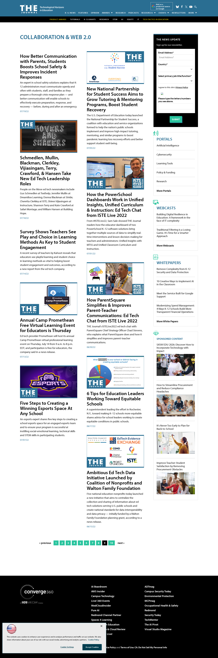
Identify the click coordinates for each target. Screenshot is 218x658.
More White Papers (167, 321)
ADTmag (149, 586)
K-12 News (70, 13)
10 (111, 543)
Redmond (150, 610)
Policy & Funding (166, 172)
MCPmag (150, 600)
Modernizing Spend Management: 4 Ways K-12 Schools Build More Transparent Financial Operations (176, 309)
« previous (45, 543)
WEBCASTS (166, 207)
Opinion (95, 13)
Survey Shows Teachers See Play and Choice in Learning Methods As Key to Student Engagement (48, 239)
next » (121, 543)
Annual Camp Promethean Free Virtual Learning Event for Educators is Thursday (47, 325)
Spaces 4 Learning (101, 619)
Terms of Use (127, 647)
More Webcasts (165, 245)
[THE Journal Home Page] (42, 9)
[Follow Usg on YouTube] (190, 6)
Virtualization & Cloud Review (108, 629)
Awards (106, 13)
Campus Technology (102, 596)
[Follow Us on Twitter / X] (186, 7)
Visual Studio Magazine (158, 629)
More (191, 13)
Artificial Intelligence (168, 145)
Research (121, 13)
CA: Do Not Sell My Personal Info (151, 647)
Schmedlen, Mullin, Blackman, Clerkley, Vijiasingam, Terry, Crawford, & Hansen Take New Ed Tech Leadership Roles (45, 171)
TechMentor (151, 619)
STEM (115, 19)
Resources (147, 13)
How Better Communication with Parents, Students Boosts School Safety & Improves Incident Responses (48, 66)
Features (83, 13)
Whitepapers (169, 262)
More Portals (164, 190)
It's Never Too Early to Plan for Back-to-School (173, 427)
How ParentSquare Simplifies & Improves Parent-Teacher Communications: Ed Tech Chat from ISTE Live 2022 (113, 310)
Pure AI (95, 610)
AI (122, 19)
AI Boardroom (99, 586)
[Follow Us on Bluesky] (177, 6)
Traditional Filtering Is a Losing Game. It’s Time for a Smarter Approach (173, 233)
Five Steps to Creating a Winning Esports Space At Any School (46, 408)
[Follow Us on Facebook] (181, 6)
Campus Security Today (158, 591)
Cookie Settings (67, 647)
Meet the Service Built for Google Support (175, 295)
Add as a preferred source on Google (163, 6)
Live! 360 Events (100, 600)
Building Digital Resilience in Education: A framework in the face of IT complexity (173, 217)
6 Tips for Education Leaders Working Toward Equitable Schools (115, 398)
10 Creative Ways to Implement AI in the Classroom (175, 282)
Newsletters (179, 13)
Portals (164, 139)
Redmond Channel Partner (106, 615)
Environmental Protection (159, 596)
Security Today (153, 615)
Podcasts (133, 13)
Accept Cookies (92, 647)
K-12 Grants (90, 19)
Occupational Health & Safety (161, 605)
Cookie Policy (109, 647)
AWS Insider (98, 591)
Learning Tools (165, 163)
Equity (130, 19)
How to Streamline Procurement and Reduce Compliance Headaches (175, 388)
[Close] (101, 626)
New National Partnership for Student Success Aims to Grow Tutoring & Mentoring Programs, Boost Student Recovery (115, 99)
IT (138, 19)
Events (162, 13)
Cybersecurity (164, 154)
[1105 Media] (38, 619)
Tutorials (75, 19)
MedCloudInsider (101, 605)
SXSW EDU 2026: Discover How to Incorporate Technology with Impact (175, 348)
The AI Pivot (151, 624)
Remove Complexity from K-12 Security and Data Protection (173, 270)
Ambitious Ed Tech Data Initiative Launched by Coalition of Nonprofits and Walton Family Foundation (114, 480)
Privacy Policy (182, 87)
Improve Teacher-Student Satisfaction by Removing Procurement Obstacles (171, 466)
